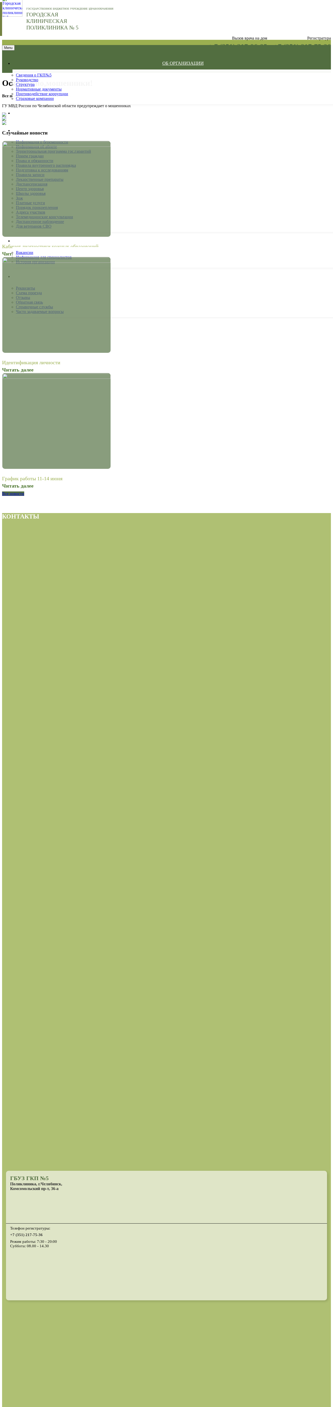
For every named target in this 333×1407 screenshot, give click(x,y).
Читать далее (18, 370)
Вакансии (24, 252)
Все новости (13, 493)
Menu (8, 48)
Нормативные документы (39, 89)
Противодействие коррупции (42, 94)
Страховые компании (35, 98)
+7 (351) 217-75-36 (26, 1235)
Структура (25, 84)
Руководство (27, 80)
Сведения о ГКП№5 (34, 75)
